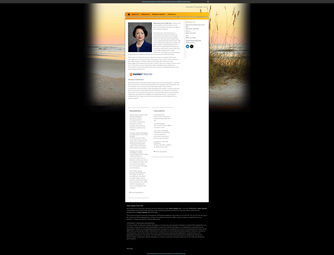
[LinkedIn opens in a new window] (187, 46)
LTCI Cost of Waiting (161, 131)
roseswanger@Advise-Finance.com (193, 41)
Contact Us (172, 14)
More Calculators (161, 151)
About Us (135, 14)
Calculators (159, 111)
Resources (145, 14)
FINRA (191, 208)
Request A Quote (158, 14)
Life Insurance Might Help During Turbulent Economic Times (138, 116)
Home (129, 14)
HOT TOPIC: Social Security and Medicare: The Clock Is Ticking (137, 172)
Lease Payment (159, 115)
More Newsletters (137, 192)
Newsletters (135, 111)
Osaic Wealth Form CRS (135, 205)
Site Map (130, 248)
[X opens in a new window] (191, 46)
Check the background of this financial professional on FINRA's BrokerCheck (166, 1)
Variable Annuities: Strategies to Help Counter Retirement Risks (139, 152)
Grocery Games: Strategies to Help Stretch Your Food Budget (139, 134)
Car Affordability (159, 124)
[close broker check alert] (208, 1)
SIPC (195, 208)
